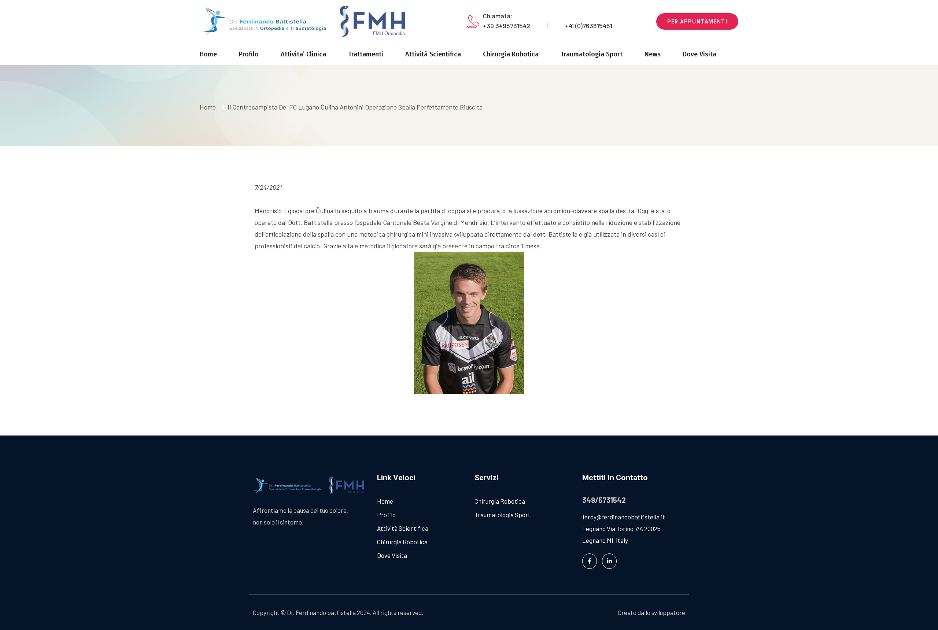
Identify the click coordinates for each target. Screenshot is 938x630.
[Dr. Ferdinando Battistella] (308, 21)
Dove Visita (699, 54)
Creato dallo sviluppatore (651, 612)
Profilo (249, 54)
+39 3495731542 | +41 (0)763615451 (547, 26)
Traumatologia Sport (592, 54)
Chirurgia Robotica (511, 54)
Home (208, 54)
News (653, 54)
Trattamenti (365, 54)
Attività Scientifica (433, 54)
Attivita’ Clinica (303, 54)
